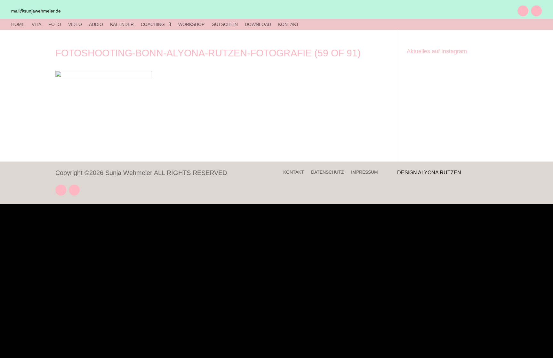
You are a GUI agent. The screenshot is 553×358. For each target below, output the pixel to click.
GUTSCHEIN (225, 24)
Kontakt (293, 172)
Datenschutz (327, 172)
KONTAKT (288, 24)
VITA (36, 24)
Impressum (364, 172)
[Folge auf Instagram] (536, 10)
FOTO (54, 24)
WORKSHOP (191, 24)
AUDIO (96, 24)
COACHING (153, 24)
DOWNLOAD (258, 24)
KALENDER (122, 24)
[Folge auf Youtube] (522, 10)
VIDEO (75, 24)
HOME (18, 24)
